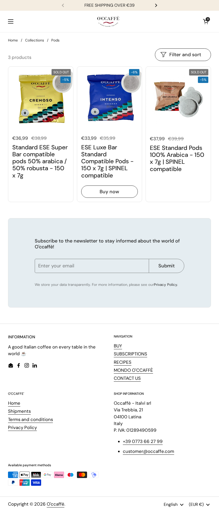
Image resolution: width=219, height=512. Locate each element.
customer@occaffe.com (148, 451)
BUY (118, 346)
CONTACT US (127, 378)
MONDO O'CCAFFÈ (133, 370)
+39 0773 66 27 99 (143, 441)
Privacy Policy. (166, 284)
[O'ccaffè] (108, 21)
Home (13, 40)
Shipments (19, 411)
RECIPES (122, 362)
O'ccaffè (55, 504)
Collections (34, 40)
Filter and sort (185, 54)
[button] (205, 21)
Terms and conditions (30, 419)
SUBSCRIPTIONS (130, 354)
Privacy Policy (22, 427)
